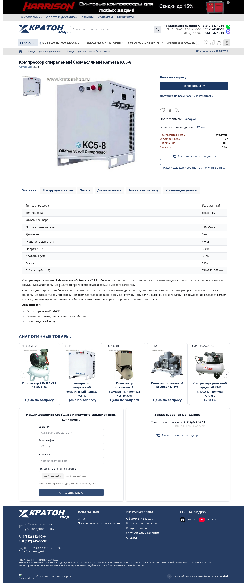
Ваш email (45, 454)
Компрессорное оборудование (44, 51)
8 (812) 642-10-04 (213, 26)
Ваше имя (44, 426)
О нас (81, 518)
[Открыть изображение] (98, 128)
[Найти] (157, 29)
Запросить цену (194, 86)
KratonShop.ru (62, 576)
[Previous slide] (41, 43)
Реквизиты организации (142, 523)
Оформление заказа (139, 518)
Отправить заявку (71, 492)
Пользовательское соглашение (99, 523)
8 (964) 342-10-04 (213, 33)
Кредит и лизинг (137, 528)
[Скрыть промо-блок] (228, 2)
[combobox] (115, 29)
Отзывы (87, 17)
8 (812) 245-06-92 (213, 29)
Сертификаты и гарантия (142, 533)
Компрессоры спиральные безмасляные (88, 51)
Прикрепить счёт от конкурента (57, 468)
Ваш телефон (46, 440)
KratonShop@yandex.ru (184, 26)
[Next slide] (197, 43)
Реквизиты (125, 17)
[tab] (29, 190)
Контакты (105, 17)
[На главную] (43, 29)
